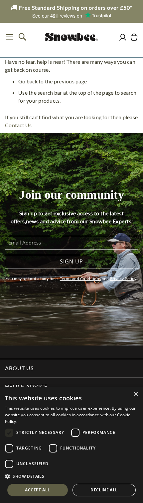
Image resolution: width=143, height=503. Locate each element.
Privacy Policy (123, 278)
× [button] (135, 394)
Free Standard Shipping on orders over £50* (75, 7)
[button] (71, 476)
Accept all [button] (37, 490)
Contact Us (18, 125)
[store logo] (71, 37)
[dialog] (71, 445)
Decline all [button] (103, 490)
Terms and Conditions (80, 278)
